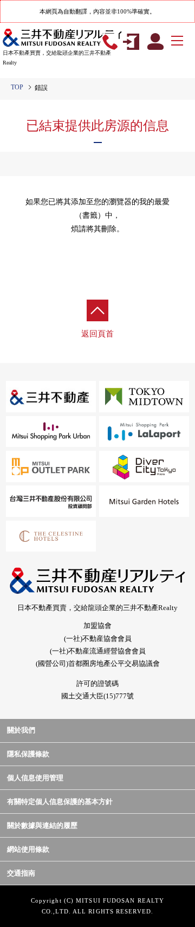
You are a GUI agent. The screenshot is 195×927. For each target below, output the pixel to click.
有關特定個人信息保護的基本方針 (60, 802)
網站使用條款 (28, 849)
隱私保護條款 (28, 754)
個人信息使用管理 (35, 778)
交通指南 (21, 873)
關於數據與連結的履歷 (42, 825)
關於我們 (21, 730)
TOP (17, 87)
